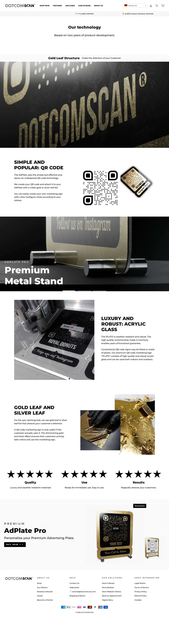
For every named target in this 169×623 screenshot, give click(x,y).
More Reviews (108, 587)
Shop (39, 583)
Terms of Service (142, 587)
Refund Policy (141, 596)
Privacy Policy (141, 592)
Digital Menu (107, 600)
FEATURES (57, 6)
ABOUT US (98, 6)
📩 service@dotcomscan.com (83, 592)
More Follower (108, 583)
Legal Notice (140, 583)
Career (40, 596)
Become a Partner (45, 600)
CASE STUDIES (84, 6)
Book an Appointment (111, 596)
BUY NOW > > (14, 544)
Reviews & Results (45, 592)
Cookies (138, 600)
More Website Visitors (111, 592)
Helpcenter (74, 587)
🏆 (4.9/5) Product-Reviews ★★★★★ (137, 14)
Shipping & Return (77, 596)
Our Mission (42, 587)
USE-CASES (70, 6)
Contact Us (74, 583)
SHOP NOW (45, 6)
